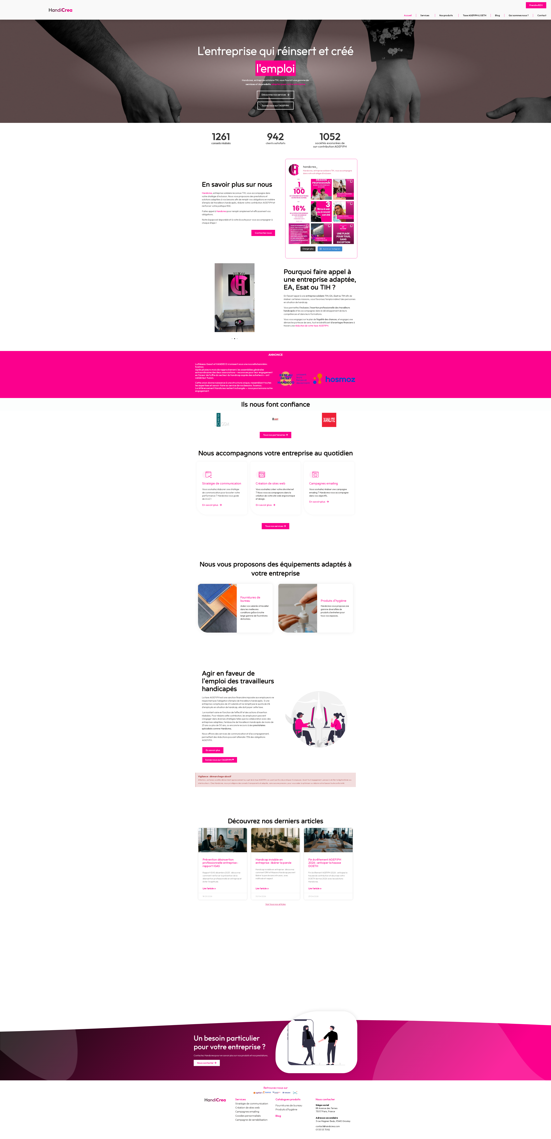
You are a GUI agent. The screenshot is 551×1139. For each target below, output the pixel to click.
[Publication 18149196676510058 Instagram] (321, 211)
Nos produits (446, 15)
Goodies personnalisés (248, 1115)
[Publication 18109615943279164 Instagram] (299, 189)
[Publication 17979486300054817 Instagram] (343, 211)
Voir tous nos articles (275, 904)
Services (424, 15)
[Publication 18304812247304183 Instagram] (321, 189)
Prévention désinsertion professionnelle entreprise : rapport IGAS (220, 863)
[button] (536, 5)
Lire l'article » (209, 888)
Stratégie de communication (221, 483)
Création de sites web (270, 483)
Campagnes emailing (323, 483)
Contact (541, 15)
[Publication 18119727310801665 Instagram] (343, 233)
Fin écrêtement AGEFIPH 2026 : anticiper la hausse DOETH (324, 863)
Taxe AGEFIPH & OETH (474, 15)
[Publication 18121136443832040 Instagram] (299, 211)
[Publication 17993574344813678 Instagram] (343, 189)
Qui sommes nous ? (519, 15)
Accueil (408, 15)
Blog (497, 15)
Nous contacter (325, 1099)
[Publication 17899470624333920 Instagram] (321, 233)
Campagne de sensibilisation (251, 1119)
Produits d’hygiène (286, 1109)
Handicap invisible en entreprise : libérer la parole (273, 861)
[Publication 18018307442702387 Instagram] (299, 233)
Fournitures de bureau (289, 1105)
